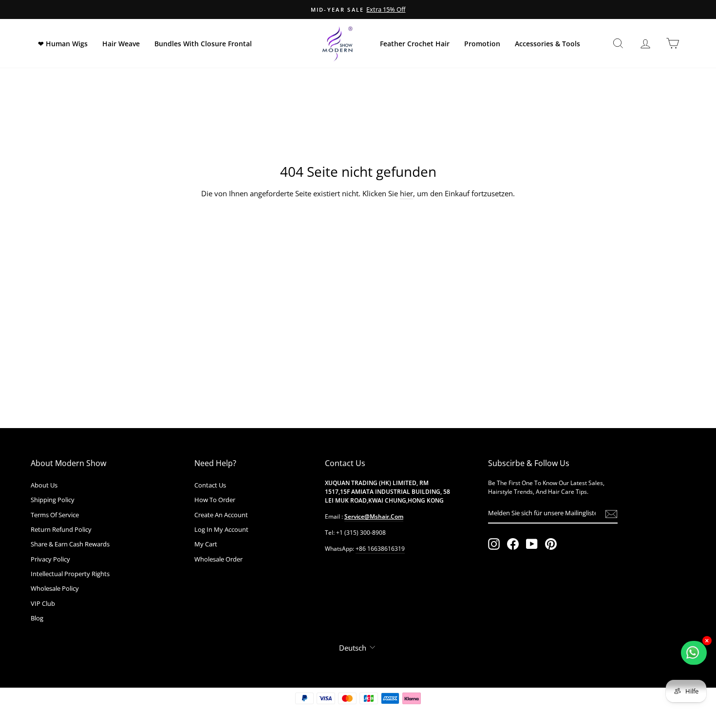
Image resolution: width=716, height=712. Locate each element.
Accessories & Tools (547, 43)
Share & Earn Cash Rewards (70, 544)
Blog (37, 618)
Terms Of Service (55, 514)
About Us (44, 485)
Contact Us (210, 485)
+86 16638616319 (380, 548)
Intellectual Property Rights (70, 573)
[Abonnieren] (611, 513)
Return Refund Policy (61, 529)
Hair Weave (121, 43)
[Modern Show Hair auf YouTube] (532, 544)
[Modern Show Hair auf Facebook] (513, 544)
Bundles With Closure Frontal (203, 43)
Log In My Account (221, 529)
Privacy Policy (50, 559)
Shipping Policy (53, 499)
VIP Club (43, 603)
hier (406, 193)
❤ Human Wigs (63, 43)
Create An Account (221, 514)
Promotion (482, 43)
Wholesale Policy (55, 588)
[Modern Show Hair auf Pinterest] (551, 544)
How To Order (214, 499)
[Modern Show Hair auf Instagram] (494, 544)
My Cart (205, 544)
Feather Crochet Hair (415, 43)
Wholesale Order (218, 559)
